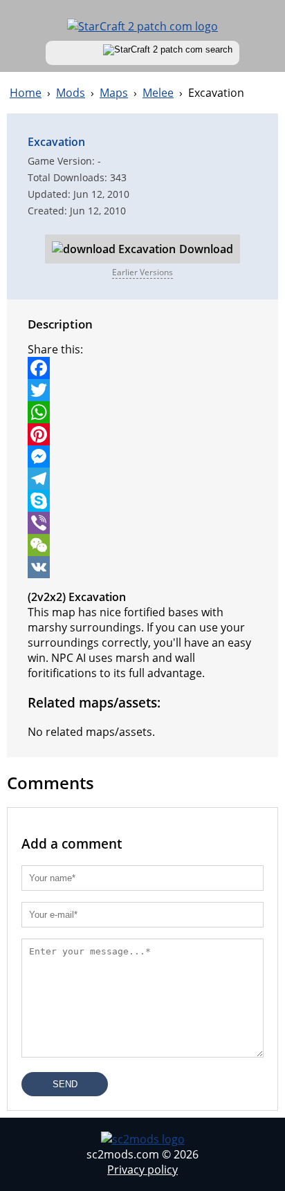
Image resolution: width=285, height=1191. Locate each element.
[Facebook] (142, 368)
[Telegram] (142, 479)
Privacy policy (142, 1169)
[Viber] (142, 523)
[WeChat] (142, 545)
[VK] (142, 567)
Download (206, 249)
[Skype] (142, 501)
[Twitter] (142, 390)
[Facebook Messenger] (142, 456)
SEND (65, 1084)
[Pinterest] (142, 434)
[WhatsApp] (142, 412)
